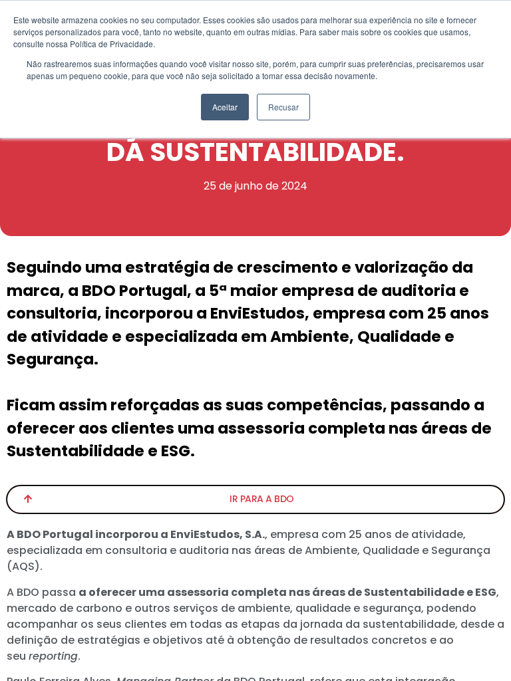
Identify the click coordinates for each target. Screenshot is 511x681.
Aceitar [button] (225, 106)
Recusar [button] (283, 106)
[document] (255, 340)
